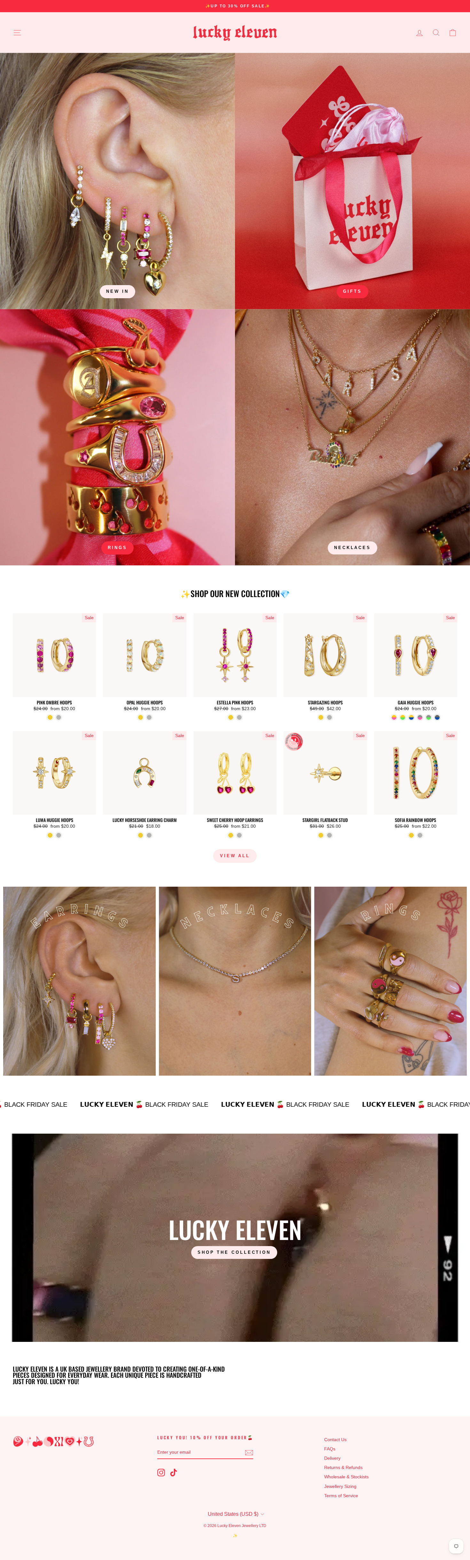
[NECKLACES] (352, 437)
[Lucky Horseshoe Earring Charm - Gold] (140, 835)
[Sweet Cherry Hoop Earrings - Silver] (239, 835)
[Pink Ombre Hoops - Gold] (50, 717)
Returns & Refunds (343, 1467)
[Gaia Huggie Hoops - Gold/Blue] (411, 717)
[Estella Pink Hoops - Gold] (231, 717)
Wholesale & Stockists (346, 1476)
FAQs (329, 1449)
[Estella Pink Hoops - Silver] (239, 717)
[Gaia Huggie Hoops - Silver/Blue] (437, 717)
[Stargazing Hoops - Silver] (329, 717)
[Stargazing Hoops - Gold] (321, 717)
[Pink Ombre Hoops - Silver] (59, 717)
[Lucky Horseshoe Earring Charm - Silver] (149, 835)
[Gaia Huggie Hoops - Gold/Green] (403, 717)
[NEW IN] (117, 181)
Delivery (332, 1458)
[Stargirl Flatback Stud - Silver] (329, 835)
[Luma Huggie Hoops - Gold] (50, 835)
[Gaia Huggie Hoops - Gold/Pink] (394, 717)
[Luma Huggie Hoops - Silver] (59, 835)
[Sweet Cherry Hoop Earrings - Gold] (231, 835)
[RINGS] (117, 437)
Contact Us (335, 1439)
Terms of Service (341, 1495)
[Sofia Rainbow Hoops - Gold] (411, 835)
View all (235, 855)
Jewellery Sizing (340, 1486)
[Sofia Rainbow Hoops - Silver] (420, 835)
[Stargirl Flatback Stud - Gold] (321, 835)
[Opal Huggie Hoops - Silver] (149, 717)
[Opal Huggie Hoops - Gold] (140, 717)
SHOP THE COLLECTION (234, 1252)
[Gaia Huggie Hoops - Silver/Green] (429, 717)
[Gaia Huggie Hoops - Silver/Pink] (420, 717)
